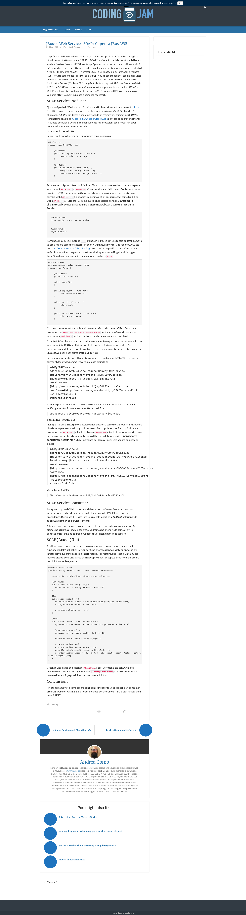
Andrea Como (94, 762)
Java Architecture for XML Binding (70, 248)
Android (78, 29)
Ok (180, 3)
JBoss (65, 47)
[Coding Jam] (123, 13)
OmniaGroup (73, 770)
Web (88, 29)
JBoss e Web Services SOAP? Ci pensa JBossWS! (86, 43)
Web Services (75, 47)
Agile (67, 29)
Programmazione (50, 29)
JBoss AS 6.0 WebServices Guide (90, 118)
